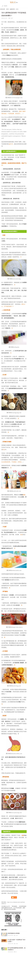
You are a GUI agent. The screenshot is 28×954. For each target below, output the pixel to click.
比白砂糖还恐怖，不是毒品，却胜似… (12, 462)
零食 (4, 449)
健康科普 (12, 9)
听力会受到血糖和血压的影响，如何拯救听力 (16, 948)
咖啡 (21, 534)
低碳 (23, 835)
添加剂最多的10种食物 (14, 933)
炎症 (24, 494)
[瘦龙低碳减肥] (14, 2)
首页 (7, 9)
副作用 (11, 144)
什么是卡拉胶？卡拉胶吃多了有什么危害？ (16, 940)
